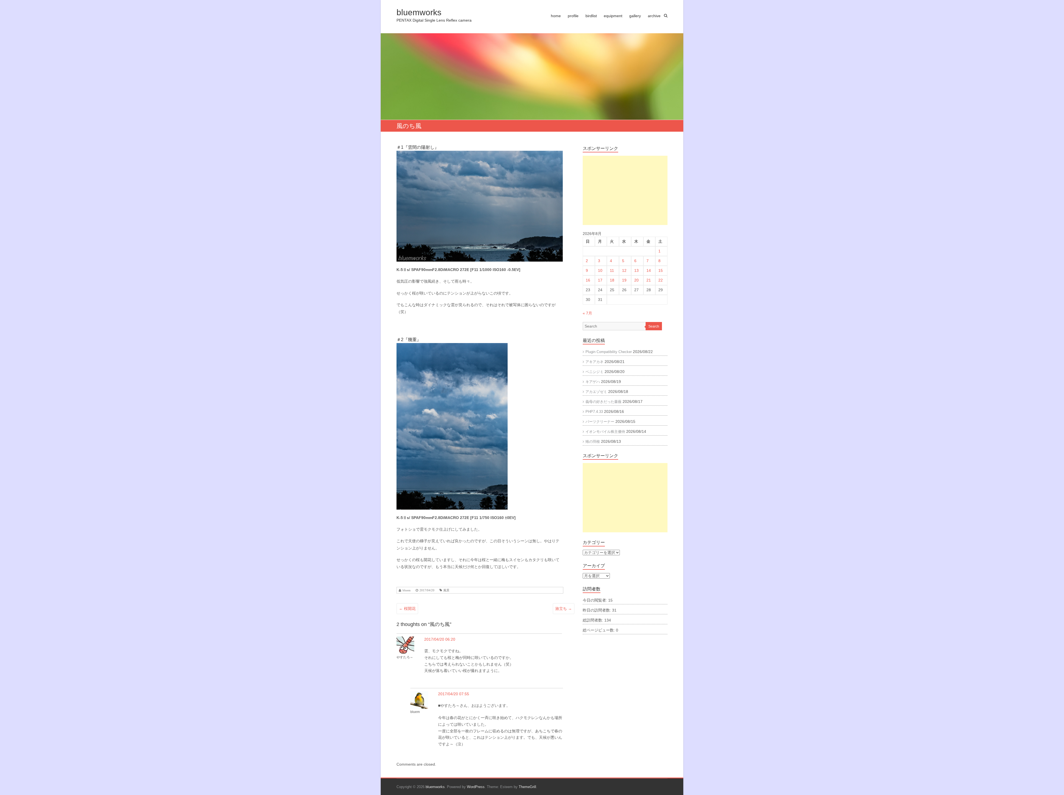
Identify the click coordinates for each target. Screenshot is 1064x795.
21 (648, 280)
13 (636, 270)
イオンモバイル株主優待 (605, 432)
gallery (635, 16)
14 (648, 270)
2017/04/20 (427, 590)
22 (660, 280)
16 (588, 280)
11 (612, 270)
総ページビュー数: (599, 630)
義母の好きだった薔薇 (603, 402)
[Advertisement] (625, 190)
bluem (407, 590)
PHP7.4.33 (594, 412)
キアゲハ (592, 382)
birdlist (591, 16)
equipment (613, 16)
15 (660, 270)
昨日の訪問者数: (597, 610)
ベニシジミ (594, 372)
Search (653, 326)
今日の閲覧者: (595, 600)
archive (654, 16)
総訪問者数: (593, 620)
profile (573, 16)
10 (600, 270)
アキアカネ (594, 362)
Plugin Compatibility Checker (608, 352)
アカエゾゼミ (596, 392)
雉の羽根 (592, 441)
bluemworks (419, 12)
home (556, 16)
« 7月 (587, 313)
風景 (446, 590)
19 (624, 280)
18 (612, 280)
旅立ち (563, 608)
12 (624, 270)
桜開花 (407, 608)
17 (600, 280)
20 (636, 280)
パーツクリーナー (599, 422)
